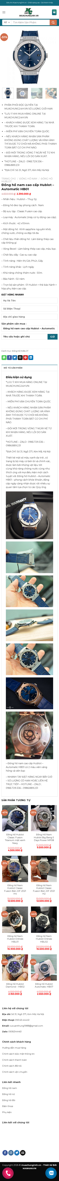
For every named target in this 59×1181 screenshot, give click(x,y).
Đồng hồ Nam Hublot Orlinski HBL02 (44, 939)
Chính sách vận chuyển (14, 1072)
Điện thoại (7, 1106)
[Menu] (4, 12)
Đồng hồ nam (9, 1088)
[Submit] (53, 22)
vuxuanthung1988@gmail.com (22, 1025)
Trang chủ (8, 178)
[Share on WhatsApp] (4, 357)
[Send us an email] (22, 1153)
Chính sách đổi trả (11, 1065)
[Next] (52, 57)
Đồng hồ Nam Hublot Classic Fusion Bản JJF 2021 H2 (44, 889)
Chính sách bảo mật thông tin (18, 1053)
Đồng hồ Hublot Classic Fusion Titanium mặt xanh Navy (15, 838)
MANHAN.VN (29, 1168)
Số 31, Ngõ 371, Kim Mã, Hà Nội (23, 1014)
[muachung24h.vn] (29, 12)
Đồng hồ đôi (8, 1100)
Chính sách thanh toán (14, 1060)
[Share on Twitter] (14, 357)
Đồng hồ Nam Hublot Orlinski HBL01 (15, 939)
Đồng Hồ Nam (28, 178)
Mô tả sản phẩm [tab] (13, 368)
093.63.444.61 (16, 1020)
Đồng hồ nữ (8, 1094)
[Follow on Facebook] (5, 1153)
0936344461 (12, 1031)
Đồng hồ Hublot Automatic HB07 (44, 985)
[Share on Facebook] (9, 357)
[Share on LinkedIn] (30, 357)
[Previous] (6, 57)
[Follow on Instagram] (11, 1153)
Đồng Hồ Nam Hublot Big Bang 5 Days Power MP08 (44, 837)
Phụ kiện (7, 1112)
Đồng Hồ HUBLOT (20, 351)
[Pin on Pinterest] (25, 357)
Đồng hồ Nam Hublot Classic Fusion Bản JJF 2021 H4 (15, 889)
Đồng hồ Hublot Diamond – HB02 (15, 985)
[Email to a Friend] (20, 357)
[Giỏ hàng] (54, 12)
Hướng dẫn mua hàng (14, 1047)
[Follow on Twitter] (17, 1153)
